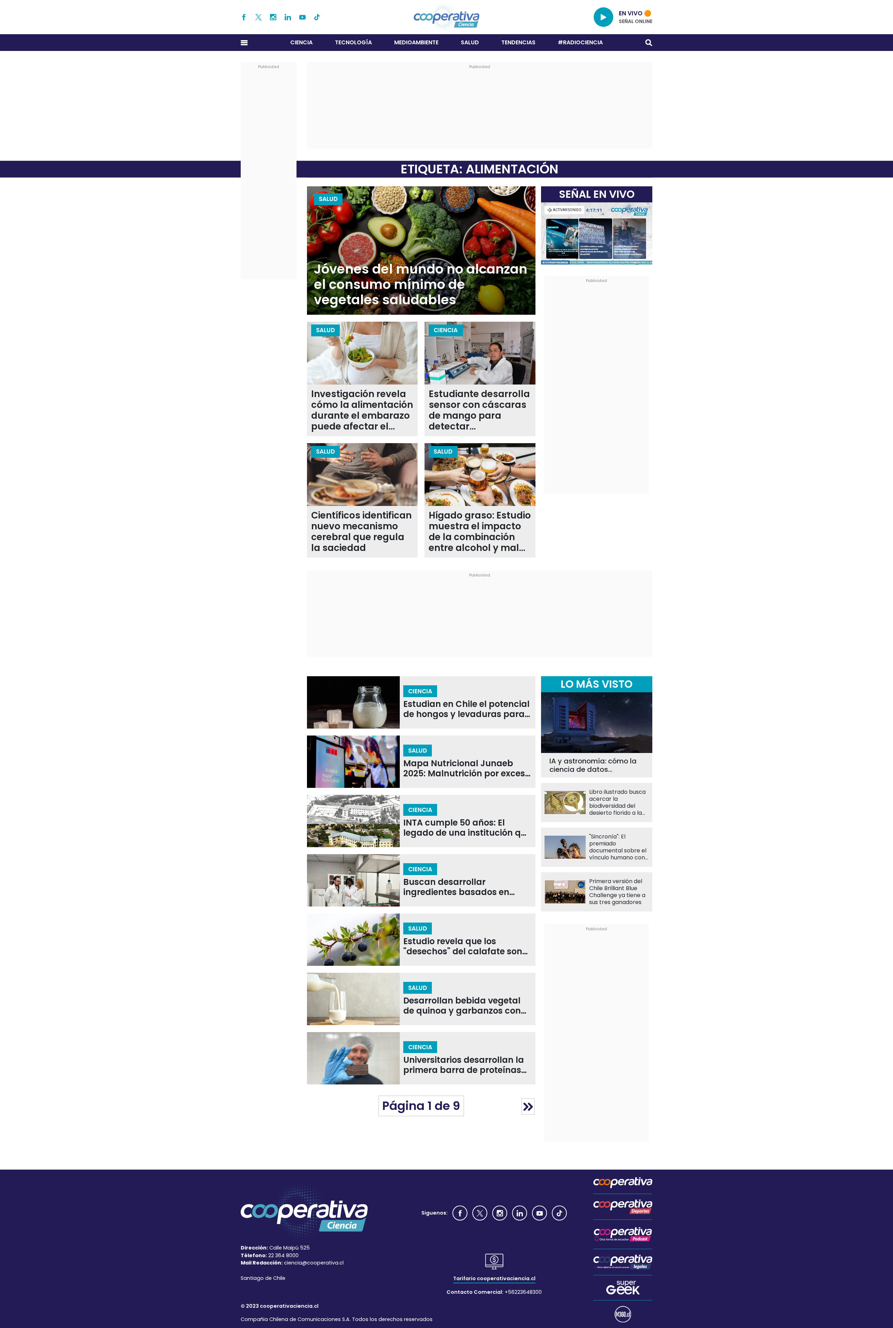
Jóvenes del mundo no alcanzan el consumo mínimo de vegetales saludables (420, 284)
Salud (470, 42)
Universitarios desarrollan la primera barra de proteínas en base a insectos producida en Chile (466, 1065)
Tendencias (518, 42)
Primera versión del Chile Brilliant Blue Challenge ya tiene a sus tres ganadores (617, 892)
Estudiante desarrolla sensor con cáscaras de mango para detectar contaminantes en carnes (479, 410)
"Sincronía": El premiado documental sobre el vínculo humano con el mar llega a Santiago (617, 847)
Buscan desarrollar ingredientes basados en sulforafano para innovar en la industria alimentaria (463, 887)
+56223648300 (523, 1292)
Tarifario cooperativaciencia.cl (494, 1278)
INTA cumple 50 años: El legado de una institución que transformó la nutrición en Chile (467, 828)
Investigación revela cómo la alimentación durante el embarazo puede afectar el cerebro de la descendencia (362, 410)
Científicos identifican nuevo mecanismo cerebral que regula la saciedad (361, 531)
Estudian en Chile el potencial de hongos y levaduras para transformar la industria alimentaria (466, 709)
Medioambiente (416, 42)
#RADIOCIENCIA (580, 42)
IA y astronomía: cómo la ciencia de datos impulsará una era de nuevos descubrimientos (593, 765)
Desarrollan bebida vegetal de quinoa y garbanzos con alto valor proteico (462, 1006)
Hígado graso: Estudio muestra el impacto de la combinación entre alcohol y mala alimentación (480, 531)
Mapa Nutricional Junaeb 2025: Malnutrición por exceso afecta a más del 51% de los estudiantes (466, 768)
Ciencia (301, 42)
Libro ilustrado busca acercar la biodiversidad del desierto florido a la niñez (617, 802)
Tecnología (353, 42)
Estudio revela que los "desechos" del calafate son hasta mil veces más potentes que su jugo (462, 946)
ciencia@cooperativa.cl (314, 1262)
